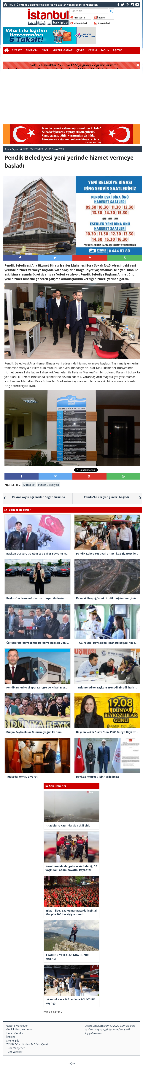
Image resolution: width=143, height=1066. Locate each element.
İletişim (101, 17)
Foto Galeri (103, 23)
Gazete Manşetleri (17, 1025)
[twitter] (122, 4)
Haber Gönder (14, 1033)
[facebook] (118, 4)
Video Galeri (80, 23)
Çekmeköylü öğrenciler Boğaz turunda (38, 497)
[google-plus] (127, 4)
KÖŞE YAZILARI (13, 58)
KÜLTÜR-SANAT (63, 50)
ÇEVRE (80, 50)
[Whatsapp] (125, 257)
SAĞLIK (105, 50)
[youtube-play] (137, 4)
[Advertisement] (71, 97)
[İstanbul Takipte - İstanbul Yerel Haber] (48, 16)
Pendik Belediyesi (48, 484)
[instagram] (132, 4)
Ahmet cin (29, 484)
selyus (71, 1063)
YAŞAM (92, 50)
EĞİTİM (117, 50)
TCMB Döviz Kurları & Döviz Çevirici (28, 1044)
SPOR (45, 50)
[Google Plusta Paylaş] (90, 257)
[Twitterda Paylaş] (55, 257)
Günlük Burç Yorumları (19, 1029)
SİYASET (17, 50)
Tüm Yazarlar (14, 1052)
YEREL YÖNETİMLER (33, 149)
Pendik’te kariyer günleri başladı (106, 497)
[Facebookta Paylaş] (20, 257)
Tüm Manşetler (15, 1048)
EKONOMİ (32, 50)
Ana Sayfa (79, 17)
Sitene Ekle (12, 1040)
